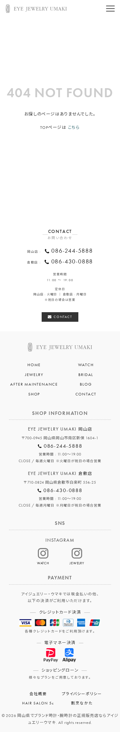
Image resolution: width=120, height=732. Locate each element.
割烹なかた (81, 703)
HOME (34, 364)
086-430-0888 (72, 261)
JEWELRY (34, 374)
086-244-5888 (72, 250)
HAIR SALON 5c (38, 703)
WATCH (85, 364)
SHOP (34, 394)
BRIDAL (85, 374)
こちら (74, 127)
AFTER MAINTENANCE (34, 384)
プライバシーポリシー (82, 694)
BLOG (86, 384)
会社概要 (38, 694)
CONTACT (63, 317)
